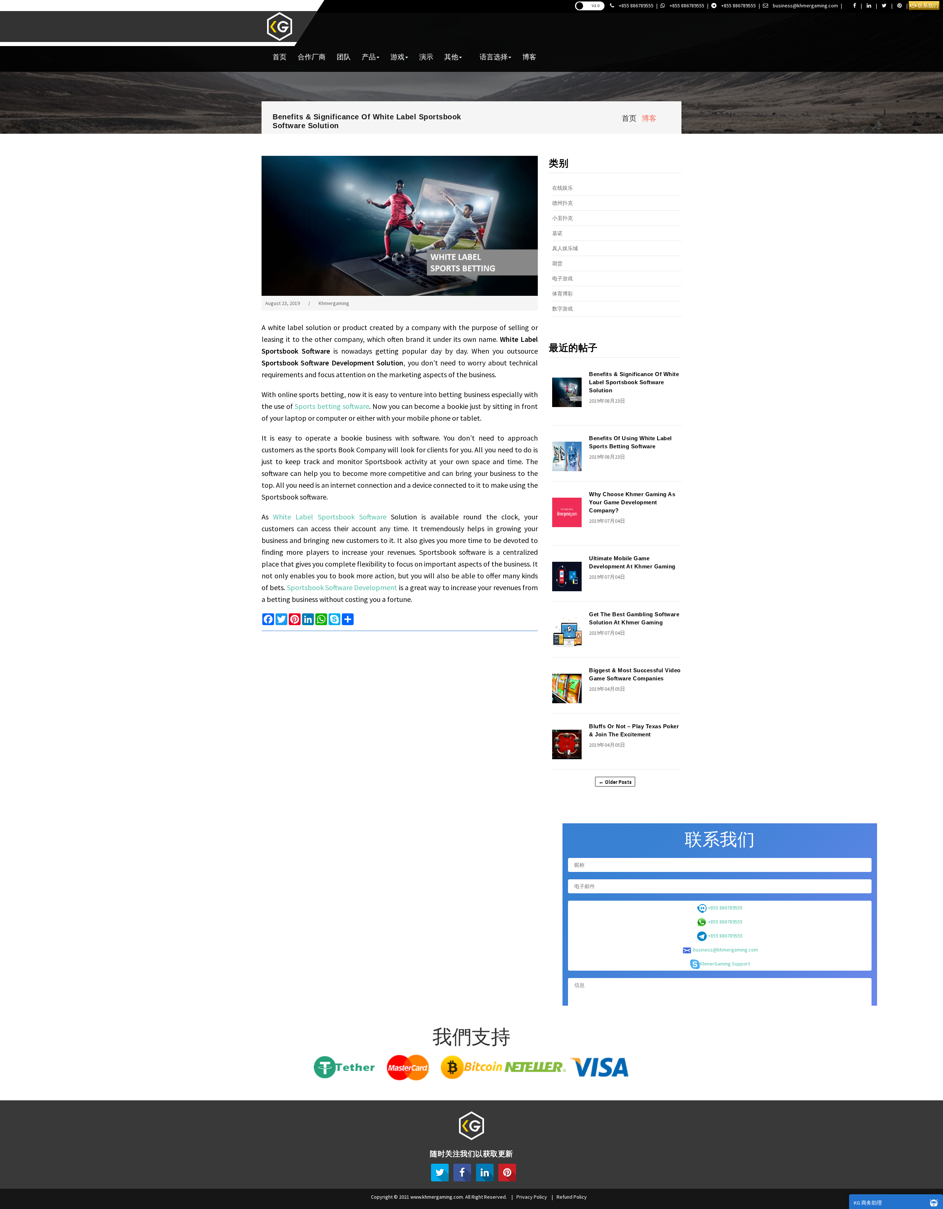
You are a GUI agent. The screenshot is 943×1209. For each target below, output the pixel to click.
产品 (369, 56)
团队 (344, 56)
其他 (451, 56)
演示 (426, 56)
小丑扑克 (562, 218)
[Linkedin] (485, 1172)
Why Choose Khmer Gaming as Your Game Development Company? (632, 502)
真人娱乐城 (565, 248)
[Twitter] (440, 1172)
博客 (529, 56)
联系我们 (927, 5)
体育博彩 (562, 293)
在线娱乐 (562, 188)
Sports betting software (332, 406)
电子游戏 (562, 278)
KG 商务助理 (868, 1202)
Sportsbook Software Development (342, 587)
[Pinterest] (507, 1172)
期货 (557, 263)
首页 (280, 56)
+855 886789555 (635, 5)
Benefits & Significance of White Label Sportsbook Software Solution (634, 382)
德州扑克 (562, 203)
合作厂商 (312, 56)
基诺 (557, 233)
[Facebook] (462, 1172)
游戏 (397, 56)
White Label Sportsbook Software (329, 516)
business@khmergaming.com (805, 5)
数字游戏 (562, 308)
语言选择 (494, 56)
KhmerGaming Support (725, 963)
